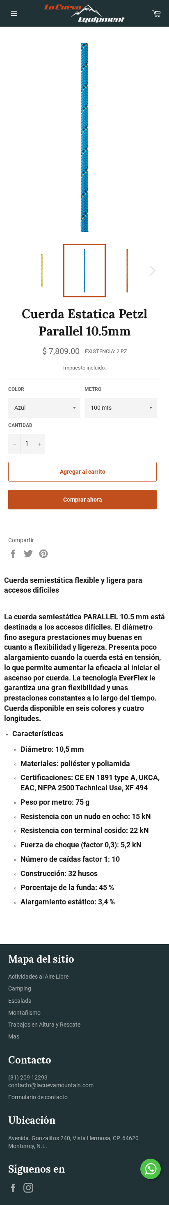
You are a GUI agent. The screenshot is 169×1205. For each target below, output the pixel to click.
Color (16, 389)
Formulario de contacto (38, 1097)
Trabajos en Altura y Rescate (44, 1024)
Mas (13, 1036)
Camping (19, 988)
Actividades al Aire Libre (38, 976)
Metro (92, 389)
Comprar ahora (82, 499)
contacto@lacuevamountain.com (51, 1085)
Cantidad (20, 425)
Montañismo (24, 1012)
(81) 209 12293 (28, 1077)
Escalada (20, 1000)
